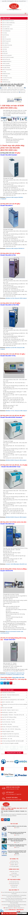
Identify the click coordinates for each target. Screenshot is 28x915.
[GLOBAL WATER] (7, 775)
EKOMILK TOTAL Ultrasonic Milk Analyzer (16, 410)
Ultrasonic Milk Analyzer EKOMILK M (15, 248)
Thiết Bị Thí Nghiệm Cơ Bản (8, 731)
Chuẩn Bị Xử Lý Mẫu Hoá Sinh (8, 692)
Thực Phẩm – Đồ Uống (7, 724)
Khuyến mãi (14, 886)
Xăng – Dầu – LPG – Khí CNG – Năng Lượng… (11, 729)
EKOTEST (8, 92)
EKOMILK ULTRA (16, 90)
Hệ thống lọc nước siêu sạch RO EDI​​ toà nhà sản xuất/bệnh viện (14, 705)
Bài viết (11, 87)
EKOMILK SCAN (3, 90)
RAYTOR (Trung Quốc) (7, 55)
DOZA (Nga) (4, 75)
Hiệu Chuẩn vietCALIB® (7, 707)
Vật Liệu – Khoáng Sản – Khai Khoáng (10, 726)
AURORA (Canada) (6, 81)
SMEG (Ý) (4, 36)
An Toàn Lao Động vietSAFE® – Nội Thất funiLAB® (13, 740)
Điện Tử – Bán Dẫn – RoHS (7, 702)
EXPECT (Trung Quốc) (6, 69)
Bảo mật (14, 876)
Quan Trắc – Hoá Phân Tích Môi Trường (10, 736)
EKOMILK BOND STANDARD (5, 89)
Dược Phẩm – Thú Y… (6, 697)
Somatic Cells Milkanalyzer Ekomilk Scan (16, 564)
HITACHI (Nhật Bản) (6, 65)
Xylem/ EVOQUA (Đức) (7, 24)
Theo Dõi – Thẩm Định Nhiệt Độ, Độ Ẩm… (11, 694)
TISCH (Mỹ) (4, 32)
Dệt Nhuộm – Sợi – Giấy (7, 738)
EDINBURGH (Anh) (6, 73)
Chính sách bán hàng (14, 881)
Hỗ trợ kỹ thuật (14, 885)
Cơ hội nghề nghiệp (14, 866)
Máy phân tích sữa (15, 92)
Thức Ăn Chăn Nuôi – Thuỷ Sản (8, 721)
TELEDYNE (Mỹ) (5, 34)
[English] (17, 911)
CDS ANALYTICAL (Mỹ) (7, 77)
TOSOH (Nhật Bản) (6, 30)
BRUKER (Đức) (5, 79)
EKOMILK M (22, 89)
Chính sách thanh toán (14, 883)
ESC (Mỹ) (4, 71)
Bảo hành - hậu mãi (14, 871)
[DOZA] (7, 761)
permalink (23, 92)
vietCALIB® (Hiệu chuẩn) (7, 28)
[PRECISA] (20, 775)
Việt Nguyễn (4, 87)
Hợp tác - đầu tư (14, 864)
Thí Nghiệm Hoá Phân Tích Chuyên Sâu (10, 733)
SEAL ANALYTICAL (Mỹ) (7, 45)
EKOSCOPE (4, 92)
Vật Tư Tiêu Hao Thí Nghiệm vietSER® (10, 743)
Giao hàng (14, 873)
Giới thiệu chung (14, 861)
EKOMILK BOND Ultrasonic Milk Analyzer (16, 460)
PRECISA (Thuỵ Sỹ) (6, 59)
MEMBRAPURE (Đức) (6, 61)
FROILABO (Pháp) (6, 67)
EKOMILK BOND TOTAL (15, 89)
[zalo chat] (2, 910)
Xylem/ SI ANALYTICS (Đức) (8, 20)
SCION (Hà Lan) (5, 47)
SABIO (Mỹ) (4, 51)
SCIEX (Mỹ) (4, 49)
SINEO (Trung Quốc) (6, 39)
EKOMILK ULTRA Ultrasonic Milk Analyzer (16, 298)
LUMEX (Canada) (5, 63)
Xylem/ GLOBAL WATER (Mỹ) (8, 22)
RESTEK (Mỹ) (4, 53)
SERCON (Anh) (5, 43)
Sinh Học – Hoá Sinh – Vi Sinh (8, 719)
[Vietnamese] (19, 911)
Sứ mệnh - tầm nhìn (14, 862)
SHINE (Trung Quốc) (6, 41)
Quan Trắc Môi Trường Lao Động (9, 717)
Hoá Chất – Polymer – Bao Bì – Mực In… (10, 710)
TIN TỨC (22, 87)
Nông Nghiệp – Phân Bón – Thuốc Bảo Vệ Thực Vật (13, 714)
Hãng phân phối (17, 87)
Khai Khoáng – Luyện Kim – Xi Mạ (9, 712)
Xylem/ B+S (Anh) (6, 26)
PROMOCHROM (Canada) (8, 57)
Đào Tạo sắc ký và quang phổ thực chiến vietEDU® (13, 699)
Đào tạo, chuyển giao (14, 874)
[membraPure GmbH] (20, 762)
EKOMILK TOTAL (10, 90)
